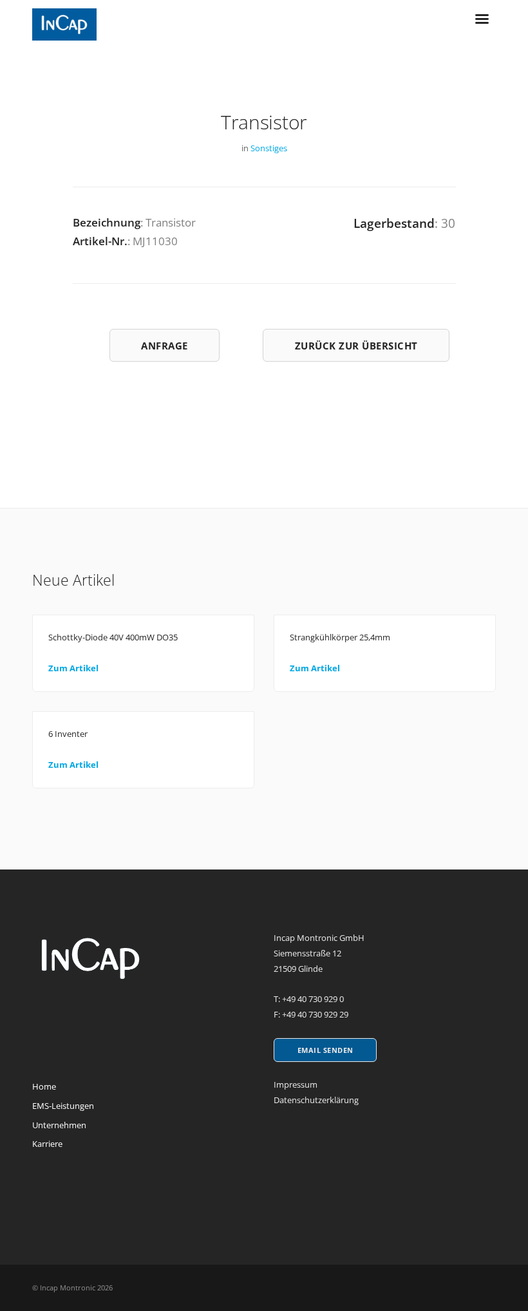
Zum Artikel (73, 668)
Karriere (47, 1143)
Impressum (295, 1084)
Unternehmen (59, 1125)
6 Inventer (68, 733)
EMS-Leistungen (63, 1105)
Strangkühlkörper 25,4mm (340, 637)
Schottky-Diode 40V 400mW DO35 (113, 637)
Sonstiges (268, 148)
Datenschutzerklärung (316, 1100)
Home (44, 1086)
